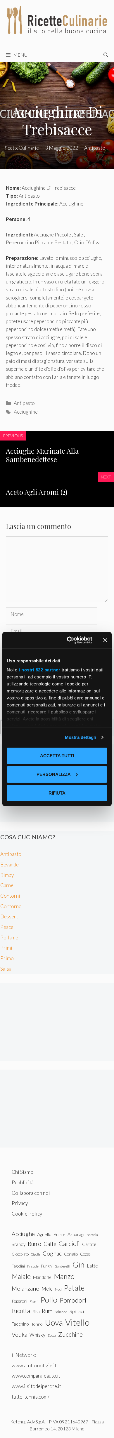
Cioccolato (20, 1254)
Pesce (6, 927)
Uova (54, 1322)
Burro (34, 1243)
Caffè (50, 1243)
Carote (89, 1244)
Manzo (64, 1276)
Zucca (52, 1335)
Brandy (18, 1244)
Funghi (47, 1266)
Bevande (9, 864)
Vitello (77, 1322)
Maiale (21, 1276)
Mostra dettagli (80, 737)
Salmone (61, 1312)
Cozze (85, 1253)
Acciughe (23, 1233)
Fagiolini (18, 1266)
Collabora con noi (31, 1193)
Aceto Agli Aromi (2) (36, 492)
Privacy (20, 1203)
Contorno (11, 906)
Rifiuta (57, 793)
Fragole (33, 1266)
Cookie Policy (27, 1214)
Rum (47, 1311)
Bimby (7, 875)
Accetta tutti (57, 755)
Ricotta (21, 1310)
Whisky (37, 1335)
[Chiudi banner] (105, 640)
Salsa (5, 969)
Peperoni (19, 1300)
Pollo (49, 1299)
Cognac (52, 1253)
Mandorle (42, 1277)
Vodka (19, 1334)
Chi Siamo (22, 1172)
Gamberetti (62, 1266)
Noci (58, 1289)
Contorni (10, 896)
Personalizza (54, 774)
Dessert (9, 916)
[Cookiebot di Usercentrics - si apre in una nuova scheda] (69, 640)
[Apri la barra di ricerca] (106, 55)
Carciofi (69, 1243)
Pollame (9, 937)
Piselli (34, 1301)
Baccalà (92, 1234)
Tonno (37, 1324)
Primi (6, 948)
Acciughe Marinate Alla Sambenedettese (42, 455)
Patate (74, 1287)
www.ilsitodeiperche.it (36, 1386)
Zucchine (70, 1334)
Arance (59, 1234)
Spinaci (77, 1311)
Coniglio (71, 1253)
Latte (92, 1265)
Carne (6, 885)
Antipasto (24, 403)
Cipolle (35, 1254)
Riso (35, 1311)
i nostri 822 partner (39, 669)
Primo (7, 958)
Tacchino (20, 1323)
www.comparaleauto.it (36, 1376)
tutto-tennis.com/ (30, 1397)
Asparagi (76, 1234)
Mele (47, 1289)
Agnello (44, 1234)
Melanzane (25, 1288)
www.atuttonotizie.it (34, 1365)
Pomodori (73, 1300)
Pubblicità (23, 1182)
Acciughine (26, 412)
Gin (78, 1264)
